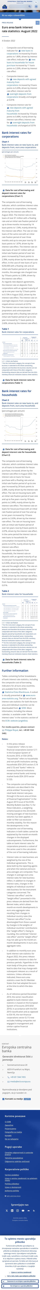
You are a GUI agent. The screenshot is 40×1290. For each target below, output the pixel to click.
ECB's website (11, 721)
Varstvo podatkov (12, 1175)
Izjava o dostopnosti (13, 1187)
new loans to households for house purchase (21, 63)
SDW (24, 708)
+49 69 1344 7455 (18, 1077)
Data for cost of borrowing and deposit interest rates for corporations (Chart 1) (18, 193)
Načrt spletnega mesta (13, 1196)
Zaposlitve (9, 1125)
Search (29, 6)
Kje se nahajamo (11, 1139)
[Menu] (36, 7)
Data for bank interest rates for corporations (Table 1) (18, 381)
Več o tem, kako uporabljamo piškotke (21, 1276)
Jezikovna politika (12, 1191)
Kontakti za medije (14, 1099)
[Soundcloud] (28, 1210)
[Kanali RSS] (34, 1210)
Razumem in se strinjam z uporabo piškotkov (21, 1281)
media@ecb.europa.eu (20, 1082)
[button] (36, 2)
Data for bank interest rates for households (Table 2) (18, 661)
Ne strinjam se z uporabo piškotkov (21, 1286)
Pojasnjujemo (10, 1129)
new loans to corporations (20, 52)
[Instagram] (17, 1210)
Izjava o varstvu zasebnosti (21, 1272)
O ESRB (8, 1122)
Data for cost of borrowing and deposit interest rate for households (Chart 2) (19, 452)
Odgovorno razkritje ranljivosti (17, 1161)
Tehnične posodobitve (14, 1158)
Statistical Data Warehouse (17, 692)
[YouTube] (23, 1210)
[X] (6, 1210)
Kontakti (8, 1136)
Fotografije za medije (13, 1132)
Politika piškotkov (12, 1184)
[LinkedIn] (12, 1210)
